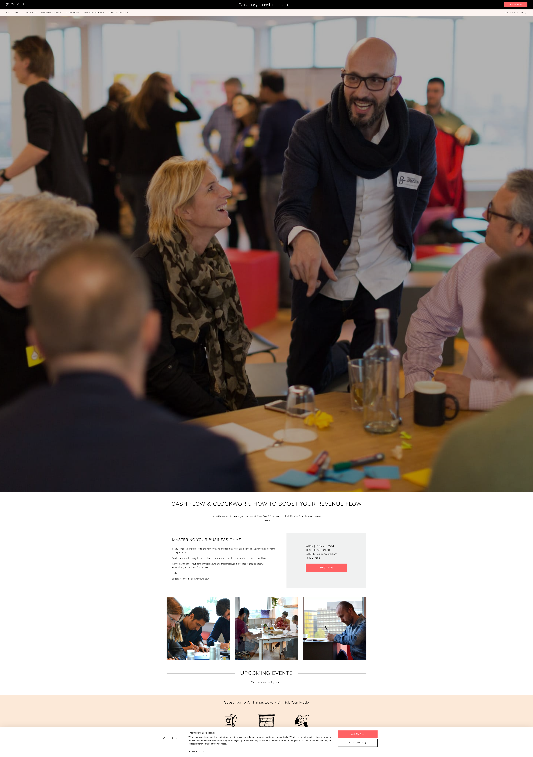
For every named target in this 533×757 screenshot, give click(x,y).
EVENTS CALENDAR (119, 13)
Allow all (357, 734)
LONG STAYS (30, 13)
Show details (194, 751)
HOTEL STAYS (12, 13)
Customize (356, 743)
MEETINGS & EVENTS (51, 13)
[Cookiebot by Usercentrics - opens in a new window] (170, 752)
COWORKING (73, 13)
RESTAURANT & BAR (94, 13)
